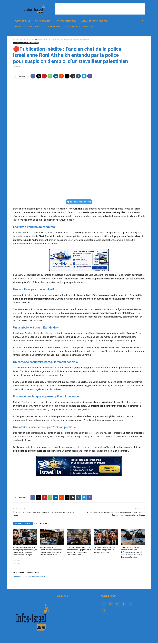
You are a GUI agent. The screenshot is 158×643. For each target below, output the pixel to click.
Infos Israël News (43, 21)
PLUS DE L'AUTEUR (41, 524)
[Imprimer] (72, 76)
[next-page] (18, 562)
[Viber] (89, 76)
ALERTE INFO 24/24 (23, 21)
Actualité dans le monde (27, 27)
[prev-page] (14, 562)
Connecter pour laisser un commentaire (29, 576)
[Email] (67, 76)
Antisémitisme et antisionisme (78, 27)
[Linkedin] (55, 76)
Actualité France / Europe (94, 21)
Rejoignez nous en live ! (80, 202)
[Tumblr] (128, 33)
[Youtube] (136, 33)
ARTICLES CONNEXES (23, 524)
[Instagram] (120, 33)
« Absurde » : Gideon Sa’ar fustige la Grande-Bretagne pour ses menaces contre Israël (106, 549)
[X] (132, 33)
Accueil (15, 39)
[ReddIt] (61, 76)
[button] (142, 21)
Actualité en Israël (66, 21)
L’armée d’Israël (52, 27)
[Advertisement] (100, 9)
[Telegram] (84, 76)
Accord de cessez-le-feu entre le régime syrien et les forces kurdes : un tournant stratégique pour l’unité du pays (116, 513)
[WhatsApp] (50, 76)
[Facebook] (115, 33)
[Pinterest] (44, 76)
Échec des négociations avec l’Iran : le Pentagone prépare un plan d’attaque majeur (43, 513)
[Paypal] (124, 33)
